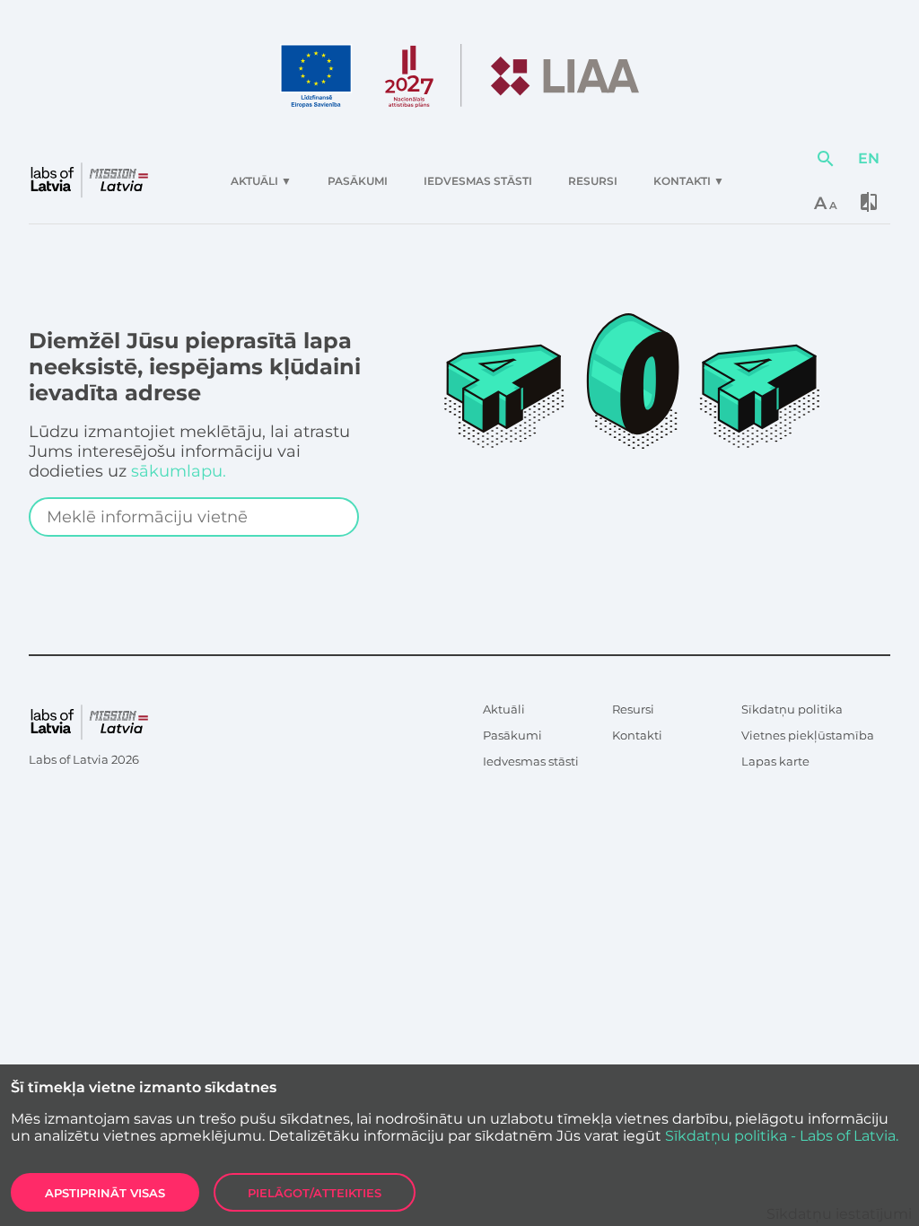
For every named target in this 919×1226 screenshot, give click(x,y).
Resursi (633, 709)
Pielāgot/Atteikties (314, 1193)
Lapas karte (775, 761)
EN (869, 158)
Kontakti (637, 735)
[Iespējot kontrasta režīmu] (868, 201)
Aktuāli (504, 709)
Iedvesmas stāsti (531, 761)
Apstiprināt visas (105, 1193)
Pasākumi (512, 735)
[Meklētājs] (825, 158)
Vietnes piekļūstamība (807, 735)
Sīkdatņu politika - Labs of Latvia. (781, 1135)
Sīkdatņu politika (792, 709)
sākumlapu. (178, 471)
